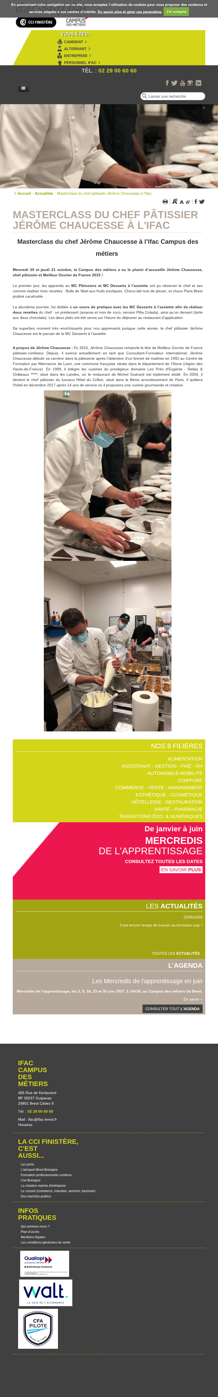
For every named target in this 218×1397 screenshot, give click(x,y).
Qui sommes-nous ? (35, 1226)
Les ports (27, 1164)
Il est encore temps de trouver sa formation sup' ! (161, 925)
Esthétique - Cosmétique (169, 794)
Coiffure (190, 780)
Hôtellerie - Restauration (167, 802)
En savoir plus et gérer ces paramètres (129, 11)
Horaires (25, 1125)
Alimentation (185, 759)
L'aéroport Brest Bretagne (39, 1170)
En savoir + (193, 999)
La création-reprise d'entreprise (43, 1186)
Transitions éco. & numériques (161, 816)
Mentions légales (33, 1237)
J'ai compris (176, 11)
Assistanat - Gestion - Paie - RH (162, 766)
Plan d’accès (30, 1232)
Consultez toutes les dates (164, 861)
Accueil (24, 193)
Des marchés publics (36, 1196)
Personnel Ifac (80, 62)
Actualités (44, 193)
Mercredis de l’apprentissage (43, 991)
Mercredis (174, 840)
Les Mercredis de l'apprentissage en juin (147, 981)
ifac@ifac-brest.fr (42, 1119)
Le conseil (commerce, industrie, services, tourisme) (58, 1191)
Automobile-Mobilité (175, 773)
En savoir (181, 869)
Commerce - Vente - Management (159, 787)
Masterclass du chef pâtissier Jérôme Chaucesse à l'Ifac (105, 220)
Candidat (73, 42)
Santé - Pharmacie (178, 809)
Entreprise (75, 56)
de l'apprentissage (151, 850)
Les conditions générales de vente (45, 1242)
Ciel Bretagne (31, 1180)
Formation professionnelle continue (46, 1175)
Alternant (75, 49)
